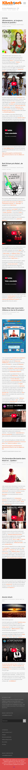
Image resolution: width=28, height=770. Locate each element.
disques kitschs (5, 361)
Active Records (13, 401)
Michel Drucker (8, 504)
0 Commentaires (12, 24)
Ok (14, 767)
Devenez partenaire (6, 737)
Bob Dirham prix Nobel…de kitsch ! (12, 164)
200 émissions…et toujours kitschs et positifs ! (12, 21)
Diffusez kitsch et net (7, 739)
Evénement (4, 313)
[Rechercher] (20, 3)
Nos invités (4, 742)
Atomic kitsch (7, 597)
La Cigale (20, 383)
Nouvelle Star (5, 392)
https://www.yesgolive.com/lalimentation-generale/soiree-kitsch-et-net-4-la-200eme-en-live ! (13, 154)
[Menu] (24, 3)
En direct (4, 744)
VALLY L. (12, 60)
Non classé (20, 599)
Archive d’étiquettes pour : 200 (10, 8)
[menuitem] (20, 3)
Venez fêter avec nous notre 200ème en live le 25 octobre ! (13, 309)
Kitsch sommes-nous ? (7, 732)
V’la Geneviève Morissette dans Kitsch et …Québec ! (13, 459)
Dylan (10, 210)
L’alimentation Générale (15, 371)
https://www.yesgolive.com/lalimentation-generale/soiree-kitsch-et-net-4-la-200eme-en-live (13, 447)
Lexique (4, 734)
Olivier (9, 26)
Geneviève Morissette (16, 380)
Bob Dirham (13, 205)
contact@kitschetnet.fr (7, 715)
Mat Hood (22, 386)
